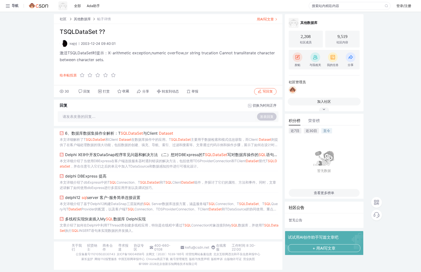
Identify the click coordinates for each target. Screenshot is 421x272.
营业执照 (249, 259)
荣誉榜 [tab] (314, 120)
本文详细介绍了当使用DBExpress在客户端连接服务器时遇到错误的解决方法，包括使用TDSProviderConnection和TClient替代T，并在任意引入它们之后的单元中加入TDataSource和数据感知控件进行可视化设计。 (168, 163)
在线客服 (221, 247)
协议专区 (139, 247)
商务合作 (108, 247)
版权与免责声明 (199, 259)
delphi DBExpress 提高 (85, 176)
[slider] (99, 75)
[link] (63, 19)
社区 (63, 19)
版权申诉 (217, 259)
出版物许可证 (233, 259)
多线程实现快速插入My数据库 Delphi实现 (105, 218)
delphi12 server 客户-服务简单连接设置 (102, 197)
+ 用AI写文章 (324, 248)
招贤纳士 (92, 247)
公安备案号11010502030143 (95, 254)
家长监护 (87, 259)
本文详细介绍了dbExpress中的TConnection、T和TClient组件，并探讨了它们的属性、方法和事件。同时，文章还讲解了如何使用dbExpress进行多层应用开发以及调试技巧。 (168, 185)
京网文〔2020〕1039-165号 (165, 254)
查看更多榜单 (324, 193)
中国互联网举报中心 (131, 259)
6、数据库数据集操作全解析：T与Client (119, 133)
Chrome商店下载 (157, 259)
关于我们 (77, 247)
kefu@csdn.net (197, 247)
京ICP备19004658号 (130, 254)
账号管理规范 (179, 259)
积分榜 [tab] (294, 120)
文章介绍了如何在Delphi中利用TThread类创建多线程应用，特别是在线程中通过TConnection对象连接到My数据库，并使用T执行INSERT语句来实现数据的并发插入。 (169, 228)
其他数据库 (82, 19)
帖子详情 (104, 19)
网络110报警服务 (106, 259)
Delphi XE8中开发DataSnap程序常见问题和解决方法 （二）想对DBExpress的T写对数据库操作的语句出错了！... (171, 154)
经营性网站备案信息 (199, 254)
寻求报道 (123, 247)
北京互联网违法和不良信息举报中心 (236, 254)
